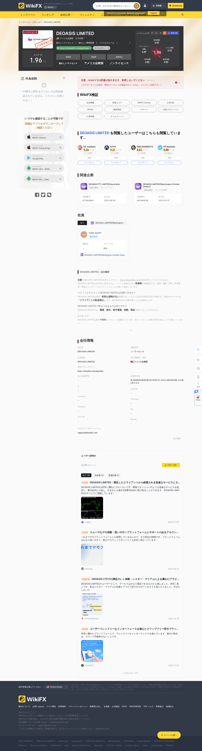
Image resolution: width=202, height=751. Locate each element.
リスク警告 (51, 706)
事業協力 (160, 706)
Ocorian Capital (132, 745)
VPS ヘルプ (148, 706)
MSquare (23, 745)
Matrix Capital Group (81, 745)
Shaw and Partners (38, 745)
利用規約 (62, 706)
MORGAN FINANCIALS (164, 741)
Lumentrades (157, 745)
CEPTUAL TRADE (114, 745)
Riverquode (77, 741)
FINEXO (169, 745)
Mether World (114, 741)
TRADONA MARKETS (45, 741)
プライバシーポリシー (78, 706)
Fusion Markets (143, 741)
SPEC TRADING (26, 741)
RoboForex (63, 741)
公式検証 (116, 706)
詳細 (89, 158)
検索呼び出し (95, 706)
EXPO (124, 706)
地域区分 (170, 706)
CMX (66, 745)
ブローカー (37, 22)
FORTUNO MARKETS (95, 741)
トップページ (24, 22)
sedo (145, 745)
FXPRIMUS (128, 741)
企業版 (107, 706)
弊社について (24, 706)
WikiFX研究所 (135, 706)
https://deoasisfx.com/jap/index (90, 371)
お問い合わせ (38, 706)
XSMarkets (56, 745)
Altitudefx (98, 745)
